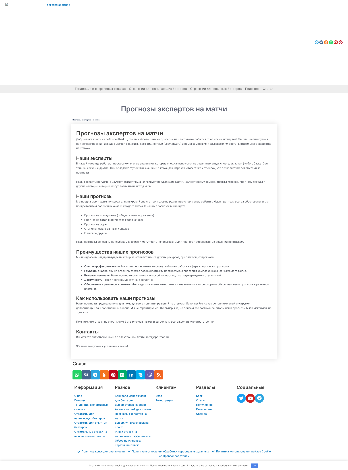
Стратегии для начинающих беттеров (158, 89)
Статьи (268, 89)
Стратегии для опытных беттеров (216, 89)
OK (254, 465)
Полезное (252, 89)
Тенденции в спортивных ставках (100, 89)
